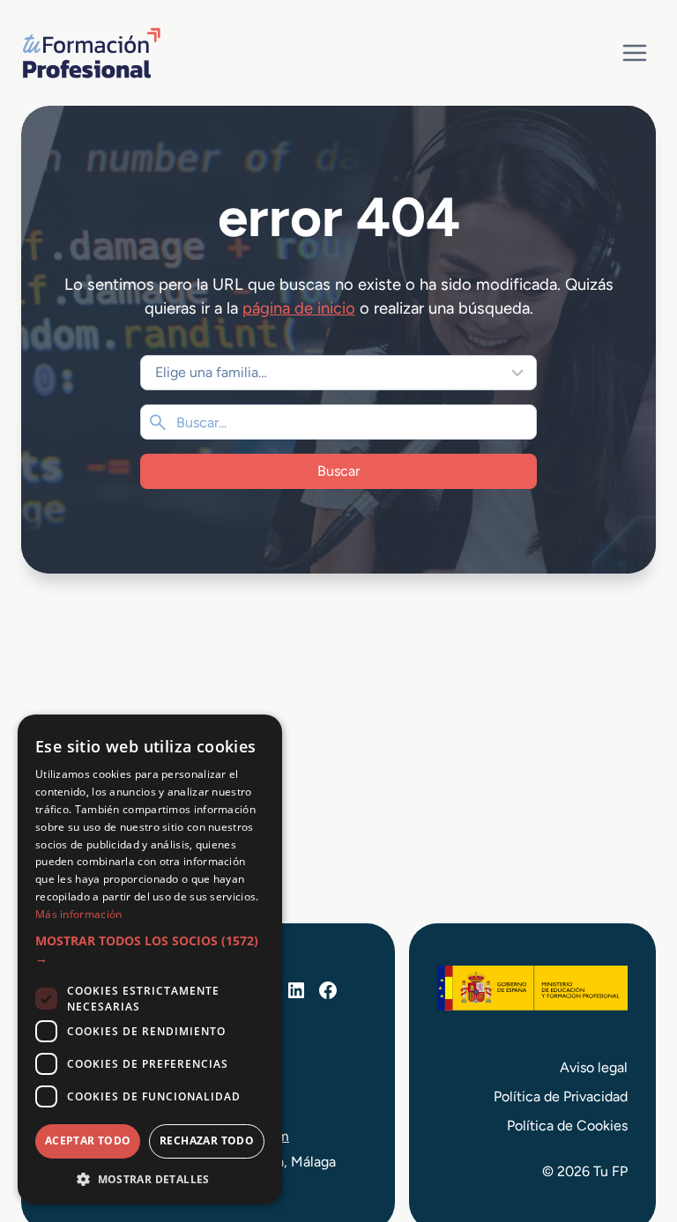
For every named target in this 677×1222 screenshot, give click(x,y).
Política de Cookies (567, 1125)
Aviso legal (594, 1067)
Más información (79, 914)
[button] (149, 950)
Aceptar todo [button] (88, 1140)
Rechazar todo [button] (207, 1140)
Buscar (338, 471)
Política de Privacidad (561, 1096)
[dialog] (150, 959)
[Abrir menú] (634, 52)
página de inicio (298, 308)
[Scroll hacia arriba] (631, 1126)
